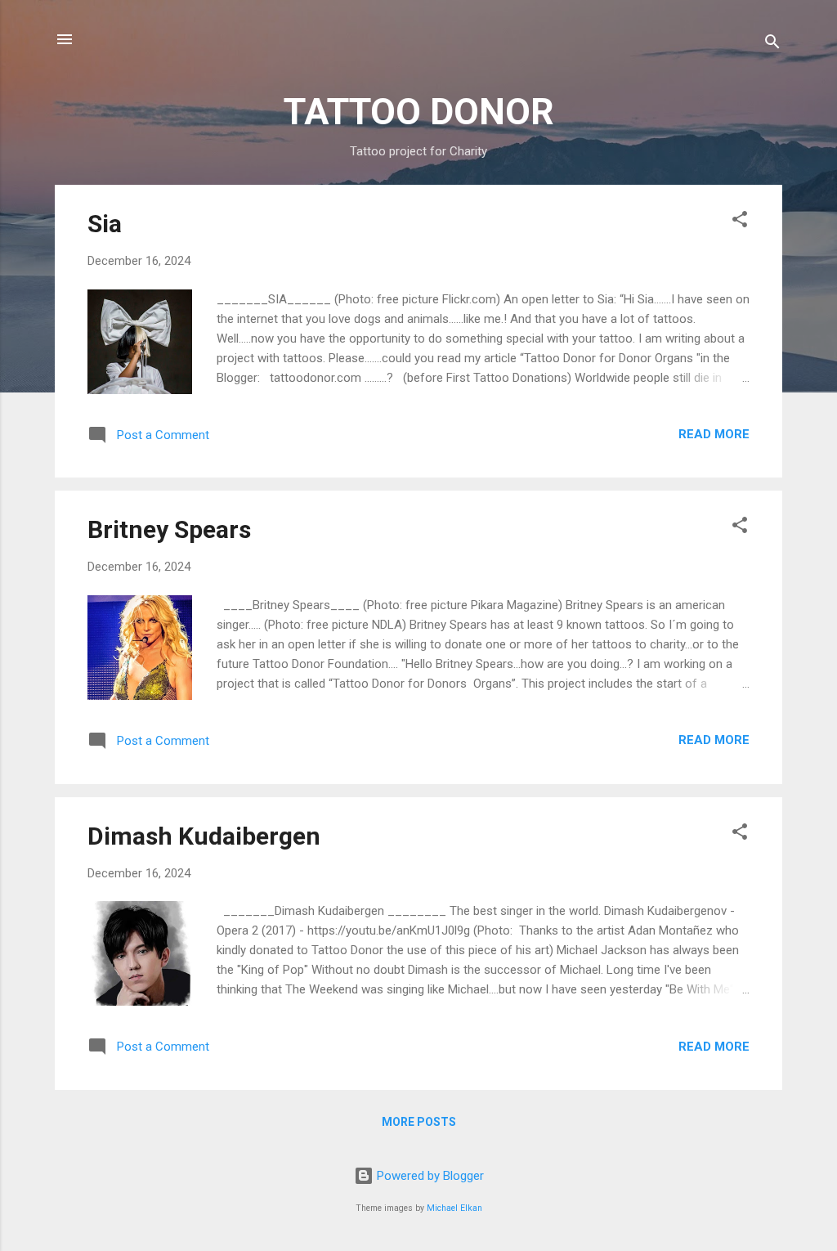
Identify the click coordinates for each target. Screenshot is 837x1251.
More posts (419, 1121)
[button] (740, 222)
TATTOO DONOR (419, 111)
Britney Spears (169, 529)
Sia (104, 223)
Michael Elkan (454, 1208)
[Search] (772, 45)
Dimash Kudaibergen (203, 836)
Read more (714, 434)
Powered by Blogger (429, 1175)
